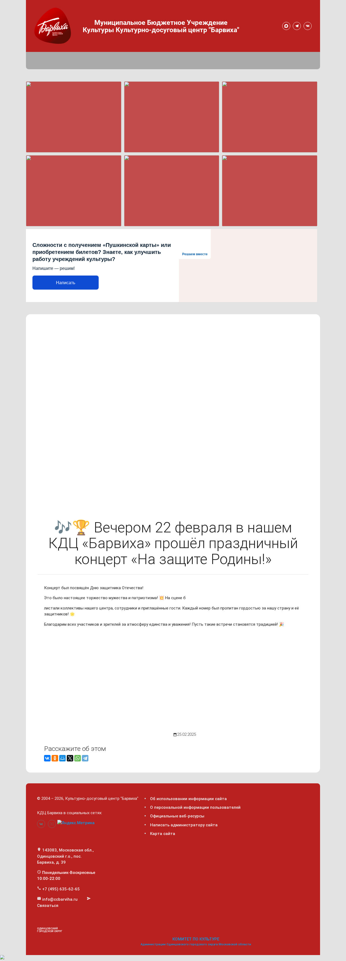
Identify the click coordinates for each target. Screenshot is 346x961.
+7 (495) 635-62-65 (61, 889)
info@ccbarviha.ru (60, 899)
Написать (65, 282)
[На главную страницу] (54, 25)
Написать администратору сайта (184, 825)
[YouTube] (52, 824)
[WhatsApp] (77, 758)
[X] (70, 758)
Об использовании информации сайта (188, 798)
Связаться (47, 905)
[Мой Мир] (62, 758)
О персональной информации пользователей (195, 807)
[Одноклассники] (55, 758)
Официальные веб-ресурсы (177, 816)
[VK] (308, 26)
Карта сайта (162, 833)
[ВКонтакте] (47, 758)
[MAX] (286, 26)
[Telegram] (297, 26)
